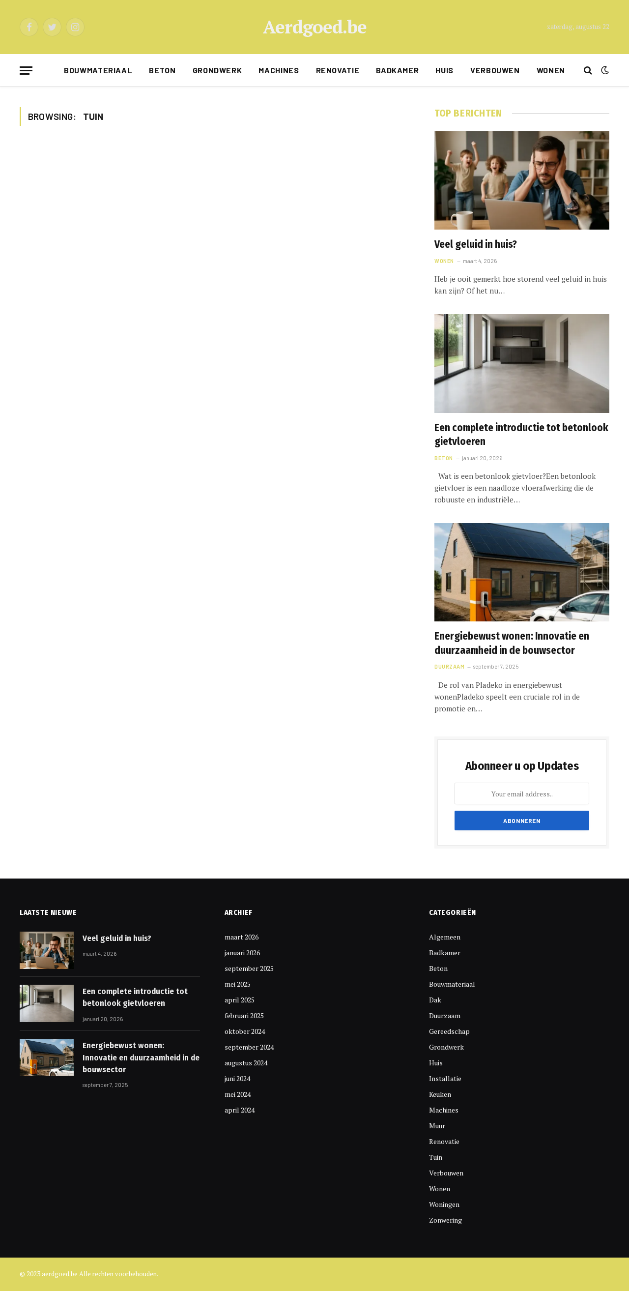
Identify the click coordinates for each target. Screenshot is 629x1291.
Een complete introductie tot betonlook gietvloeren (521, 434)
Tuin (435, 1157)
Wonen (551, 70)
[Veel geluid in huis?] (521, 180)
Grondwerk (217, 70)
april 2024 (240, 1110)
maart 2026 (241, 936)
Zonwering (445, 1220)
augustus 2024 (246, 1062)
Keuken (440, 1094)
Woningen (444, 1204)
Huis (444, 70)
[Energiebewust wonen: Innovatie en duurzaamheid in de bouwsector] (521, 572)
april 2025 (240, 999)
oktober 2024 (245, 1031)
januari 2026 (242, 952)
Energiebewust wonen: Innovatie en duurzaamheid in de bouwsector (511, 643)
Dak (435, 999)
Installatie (445, 1078)
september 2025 (249, 968)
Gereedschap (449, 1031)
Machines (278, 70)
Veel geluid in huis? (475, 244)
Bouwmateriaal (98, 70)
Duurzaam (449, 666)
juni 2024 (237, 1078)
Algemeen (444, 936)
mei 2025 (238, 984)
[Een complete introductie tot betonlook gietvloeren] (521, 363)
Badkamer (397, 70)
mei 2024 (238, 1094)
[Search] (588, 70)
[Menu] (26, 70)
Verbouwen (495, 70)
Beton (162, 70)
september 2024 (249, 1047)
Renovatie (338, 70)
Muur (437, 1125)
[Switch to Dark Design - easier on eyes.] (604, 70)
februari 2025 (244, 1015)
